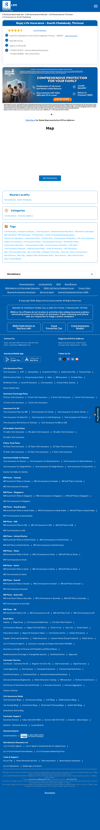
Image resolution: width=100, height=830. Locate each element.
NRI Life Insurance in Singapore (49, 496)
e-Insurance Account (52, 685)
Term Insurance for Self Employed (46, 417)
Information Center (57, 633)
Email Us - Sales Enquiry (78, 720)
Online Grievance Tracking (45, 680)
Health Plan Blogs (75, 705)
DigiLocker (73, 654)
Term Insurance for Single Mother (17, 467)
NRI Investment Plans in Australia (17, 598)
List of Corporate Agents (13, 644)
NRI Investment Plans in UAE (15, 525)
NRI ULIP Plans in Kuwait (71, 584)
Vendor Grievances (77, 633)
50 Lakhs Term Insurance (38, 432)
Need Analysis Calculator (70, 761)
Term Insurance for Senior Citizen (72, 412)
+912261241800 (25, 54)
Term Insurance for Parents (76, 417)
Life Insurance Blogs (33, 700)
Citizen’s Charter (10, 691)
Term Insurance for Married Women (78, 461)
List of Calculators (11, 766)
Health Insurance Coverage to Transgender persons (24, 654)
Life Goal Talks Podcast (62, 622)
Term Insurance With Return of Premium (20, 423)
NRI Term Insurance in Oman (15, 560)
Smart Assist (82, 628)
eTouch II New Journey (66, 383)
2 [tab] (48, 114)
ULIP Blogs (50, 700)
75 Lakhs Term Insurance (13, 432)
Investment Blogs (29, 705)
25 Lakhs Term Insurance (13, 437)
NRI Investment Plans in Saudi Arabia (18, 510)
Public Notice (87, 638)
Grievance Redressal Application (17, 680)
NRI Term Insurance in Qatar (15, 574)
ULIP (22, 372)
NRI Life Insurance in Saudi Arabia (52, 510)
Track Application (10, 669)
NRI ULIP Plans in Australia (75, 598)
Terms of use (55, 628)
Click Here (30, 120)
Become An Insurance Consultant (21, 292)
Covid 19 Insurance (29, 383)
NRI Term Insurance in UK (84, 613)
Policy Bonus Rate (11, 633)
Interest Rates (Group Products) (64, 638)
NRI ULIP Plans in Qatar (68, 569)
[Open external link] (97, 422)
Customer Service (11, 720)
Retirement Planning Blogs (52, 705)
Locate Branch (37, 725)
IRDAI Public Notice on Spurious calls (24, 327)
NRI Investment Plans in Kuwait (16, 584)
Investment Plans (49, 372)
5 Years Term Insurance (62, 452)
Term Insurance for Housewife (80, 467)
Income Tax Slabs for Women (15, 472)
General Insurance (27, 284)
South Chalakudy (24, 200)
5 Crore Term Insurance (37, 397)
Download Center (57, 654)
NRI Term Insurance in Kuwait (15, 589)
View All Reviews (40, 30)
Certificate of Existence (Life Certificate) (21, 685)
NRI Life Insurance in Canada (46, 481)
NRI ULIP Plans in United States (16, 545)
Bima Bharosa (70, 284)
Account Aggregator (73, 685)
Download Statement (46, 669)
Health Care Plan (68, 372)
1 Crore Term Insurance (37, 403)
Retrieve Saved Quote (84, 680)
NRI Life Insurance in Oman (44, 554)
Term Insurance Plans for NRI (15, 412)
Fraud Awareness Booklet (80, 327)
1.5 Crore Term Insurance (13, 403)
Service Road (9, 200)
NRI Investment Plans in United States (19, 540)
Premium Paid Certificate (70, 669)
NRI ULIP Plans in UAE (64, 525)
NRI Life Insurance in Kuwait (45, 584)
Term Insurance (9, 372)
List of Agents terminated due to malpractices (46, 746)
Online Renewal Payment (26, 761)
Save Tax (69, 628)
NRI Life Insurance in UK (40, 613)
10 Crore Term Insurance (13, 397)
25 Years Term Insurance (38, 447)
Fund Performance (11, 674)
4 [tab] (54, 114)
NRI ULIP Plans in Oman (68, 554)
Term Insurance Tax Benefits (15, 417)
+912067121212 (29, 50)
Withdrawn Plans (10, 383)
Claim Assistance (62, 664)
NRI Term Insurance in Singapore (16, 501)
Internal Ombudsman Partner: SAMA (73, 292)
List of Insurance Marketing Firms (50, 751)
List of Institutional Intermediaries (18, 751)
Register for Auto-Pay (41, 664)
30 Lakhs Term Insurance (63, 432)
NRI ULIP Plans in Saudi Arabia (82, 510)
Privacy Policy (84, 288)
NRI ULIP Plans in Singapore (77, 496)
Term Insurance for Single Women (49, 467)
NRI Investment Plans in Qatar (16, 569)
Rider (50, 377)
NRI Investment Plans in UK (14, 613)
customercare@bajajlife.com (20, 345)
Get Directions (50, 178)
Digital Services (79, 664)
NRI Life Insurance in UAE (41, 525)
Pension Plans (85, 372)
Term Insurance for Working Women (45, 461)
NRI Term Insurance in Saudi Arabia (17, 516)
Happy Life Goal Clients (37, 628)
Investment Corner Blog (13, 711)
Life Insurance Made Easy (37, 622)
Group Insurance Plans (34, 377)
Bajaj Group (18, 622)
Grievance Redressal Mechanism (54, 674)
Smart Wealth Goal (11, 388)
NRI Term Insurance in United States (48, 545)
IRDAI (58, 284)
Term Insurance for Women (14, 461)
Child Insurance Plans (12, 377)
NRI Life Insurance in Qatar (44, 569)
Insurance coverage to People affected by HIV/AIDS (50, 644)
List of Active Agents (13, 746)
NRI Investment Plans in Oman (16, 554)
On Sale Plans (76, 377)
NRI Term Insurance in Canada (15, 487)
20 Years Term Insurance (63, 447)
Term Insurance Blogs (12, 700)
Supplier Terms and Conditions (16, 638)
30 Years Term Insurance (13, 447)
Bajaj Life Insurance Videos (34, 633)
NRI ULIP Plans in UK (61, 613)
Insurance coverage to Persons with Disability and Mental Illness (30, 649)
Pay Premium (27, 669)
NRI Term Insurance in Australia (16, 604)
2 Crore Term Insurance (84, 397)
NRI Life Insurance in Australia (47, 598)
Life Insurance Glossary (13, 628)
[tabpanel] (50, 89)
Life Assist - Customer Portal (15, 664)
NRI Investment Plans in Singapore (17, 496)
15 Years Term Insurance (13, 452)
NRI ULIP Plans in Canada (72, 481)
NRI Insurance (61, 377)
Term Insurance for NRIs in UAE (54, 423)
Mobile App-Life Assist (32, 766)
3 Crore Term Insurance (61, 397)
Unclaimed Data (45, 284)
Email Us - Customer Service (15, 725)
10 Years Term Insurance (38, 452)
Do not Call (7, 761)
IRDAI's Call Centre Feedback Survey (59, 288)
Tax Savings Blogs (11, 705)
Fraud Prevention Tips (54, 327)
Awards (6, 622)
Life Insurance (47, 383)
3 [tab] (51, 114)
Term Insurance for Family (42, 412)
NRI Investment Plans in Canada (16, 481)
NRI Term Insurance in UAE (14, 530)
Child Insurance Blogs (67, 700)
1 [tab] (46, 114)
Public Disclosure (40, 638)
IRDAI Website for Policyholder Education (22, 288)
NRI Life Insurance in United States (54, 540)
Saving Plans (33, 372)
